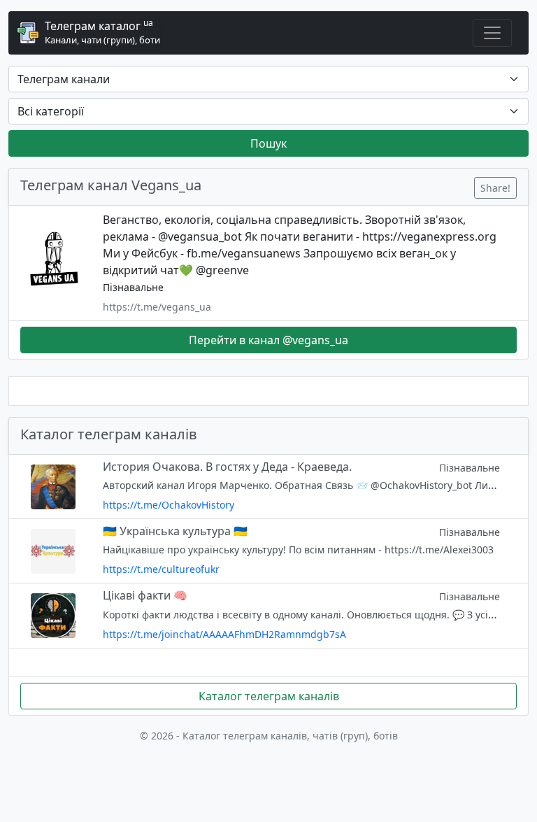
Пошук (268, 143)
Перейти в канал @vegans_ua (268, 340)
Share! (495, 187)
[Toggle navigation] (492, 33)
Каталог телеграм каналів (269, 696)
